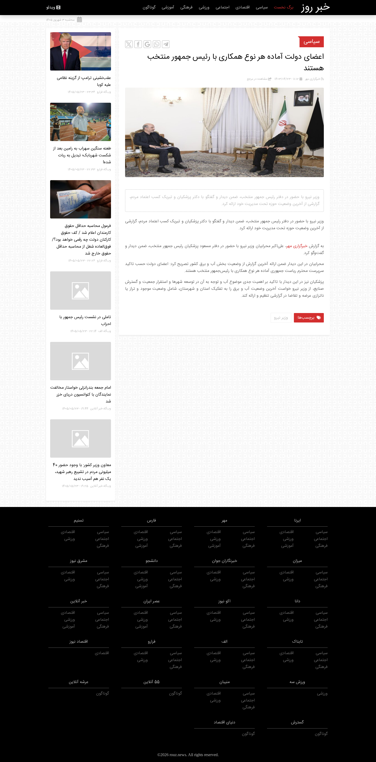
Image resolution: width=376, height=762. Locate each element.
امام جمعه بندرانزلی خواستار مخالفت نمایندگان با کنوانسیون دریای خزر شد (80, 394)
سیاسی (262, 7)
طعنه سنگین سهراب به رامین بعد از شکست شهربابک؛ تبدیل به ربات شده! (82, 155)
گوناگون (149, 7)
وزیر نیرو (281, 317)
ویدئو (50, 7)
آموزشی (168, 7)
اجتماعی (222, 7)
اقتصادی (243, 7)
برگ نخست (283, 7)
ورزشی (204, 7)
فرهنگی (186, 7)
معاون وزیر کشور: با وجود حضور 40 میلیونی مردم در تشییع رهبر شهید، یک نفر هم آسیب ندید (82, 472)
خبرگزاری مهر (297, 246)
